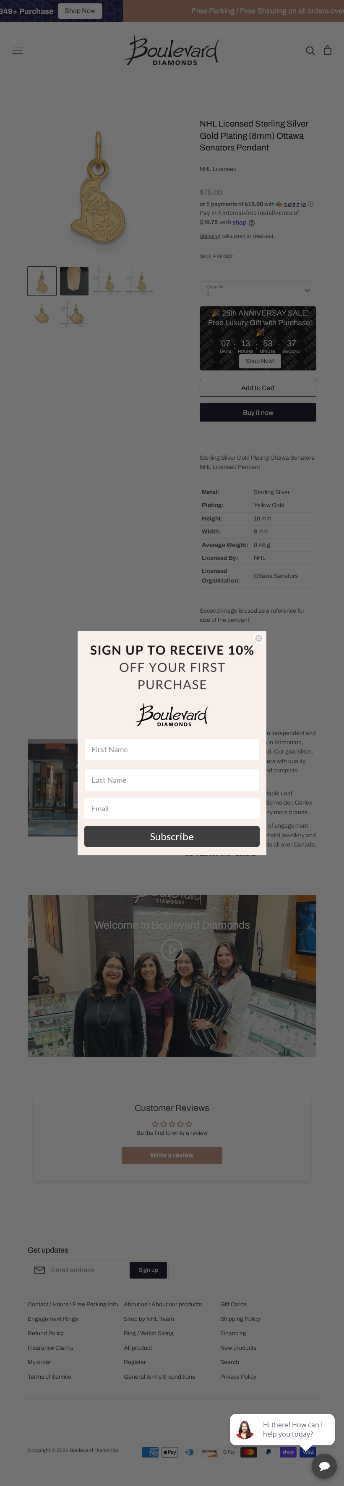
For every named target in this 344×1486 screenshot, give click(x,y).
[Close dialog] (259, 638)
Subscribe (172, 836)
